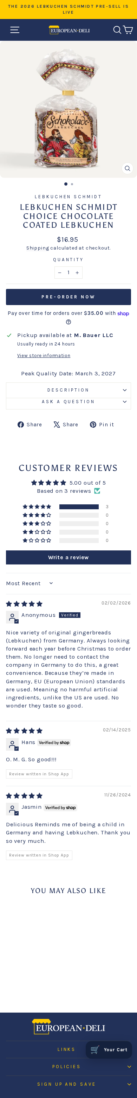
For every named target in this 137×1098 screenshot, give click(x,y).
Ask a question (69, 401)
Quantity (68, 259)
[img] (24, 604)
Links (67, 1049)
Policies (66, 1066)
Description (68, 390)
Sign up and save (67, 1084)
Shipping (37, 248)
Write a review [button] (68, 557)
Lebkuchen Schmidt (69, 196)
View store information (43, 355)
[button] (37, 506)
